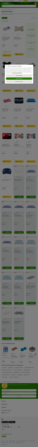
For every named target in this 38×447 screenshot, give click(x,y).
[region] (19, 74)
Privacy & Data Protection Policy (17, 73)
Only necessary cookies (19, 81)
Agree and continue (19, 78)
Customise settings (19, 75)
